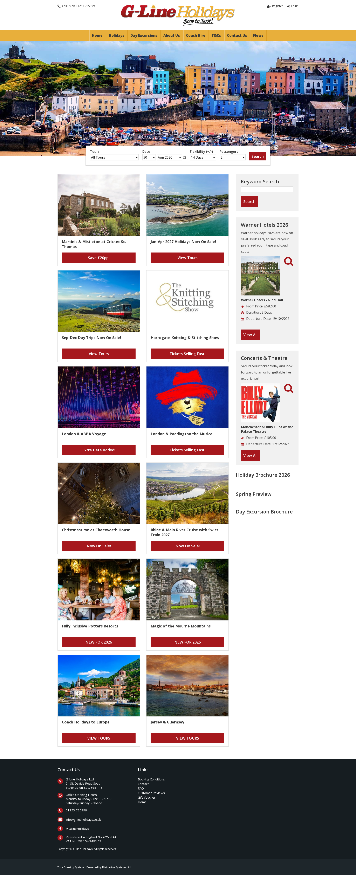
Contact (143, 784)
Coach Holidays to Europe (86, 722)
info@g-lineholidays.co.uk (83, 819)
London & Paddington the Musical (182, 433)
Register (277, 6)
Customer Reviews (151, 793)
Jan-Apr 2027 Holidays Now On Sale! (183, 241)
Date (146, 151)
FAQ (141, 788)
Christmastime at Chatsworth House (96, 529)
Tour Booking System (70, 867)
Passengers (229, 151)
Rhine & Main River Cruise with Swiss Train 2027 (184, 532)
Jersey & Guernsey (167, 722)
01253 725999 (85, 6)
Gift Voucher (146, 797)
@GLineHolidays (77, 828)
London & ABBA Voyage (84, 433)
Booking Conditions (151, 779)
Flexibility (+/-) (201, 151)
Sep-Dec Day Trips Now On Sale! (91, 337)
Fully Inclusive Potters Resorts (90, 626)
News (258, 35)
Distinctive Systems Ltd (116, 867)
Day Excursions (143, 35)
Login (295, 6)
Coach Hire (195, 35)
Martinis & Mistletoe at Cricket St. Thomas (94, 244)
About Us (171, 35)
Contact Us (237, 35)
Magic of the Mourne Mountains (181, 626)
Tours (95, 151)
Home (97, 35)
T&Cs (216, 35)
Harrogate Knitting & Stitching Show (185, 337)
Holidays (116, 35)
